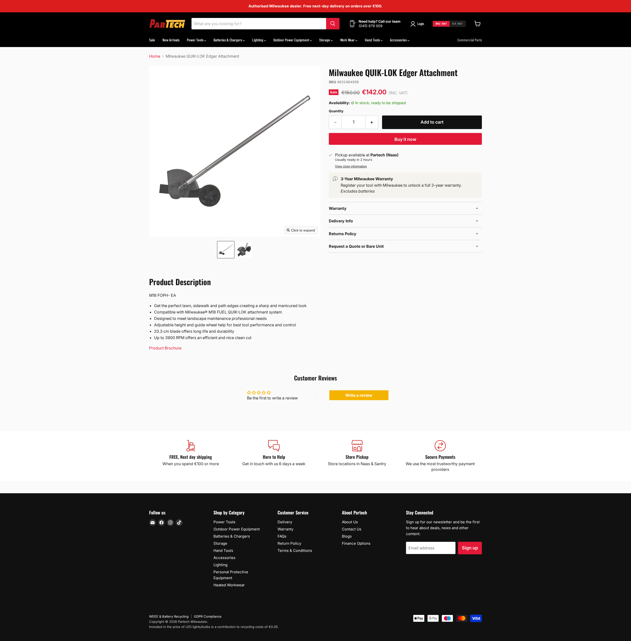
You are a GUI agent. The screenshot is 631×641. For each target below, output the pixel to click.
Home (154, 56)
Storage (325, 39)
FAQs (282, 536)
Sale (152, 39)
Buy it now (405, 139)
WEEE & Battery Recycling (169, 616)
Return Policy (289, 543)
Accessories (398, 39)
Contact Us (351, 529)
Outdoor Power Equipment (291, 39)
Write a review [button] (358, 395)
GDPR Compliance (208, 616)
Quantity (336, 111)
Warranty (285, 529)
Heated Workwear (229, 585)
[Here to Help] (274, 456)
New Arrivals (170, 39)
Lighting (258, 39)
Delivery (285, 522)
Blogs (347, 536)
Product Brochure (165, 347)
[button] (225, 249)
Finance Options (356, 543)
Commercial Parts (469, 39)
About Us (350, 522)
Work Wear (347, 39)
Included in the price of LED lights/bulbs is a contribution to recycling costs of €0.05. (214, 627)
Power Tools (195, 39)
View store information (351, 166)
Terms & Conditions (295, 550)
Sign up (470, 547)
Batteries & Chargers (228, 39)
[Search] (332, 23)
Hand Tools (373, 39)
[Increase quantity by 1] (372, 122)
